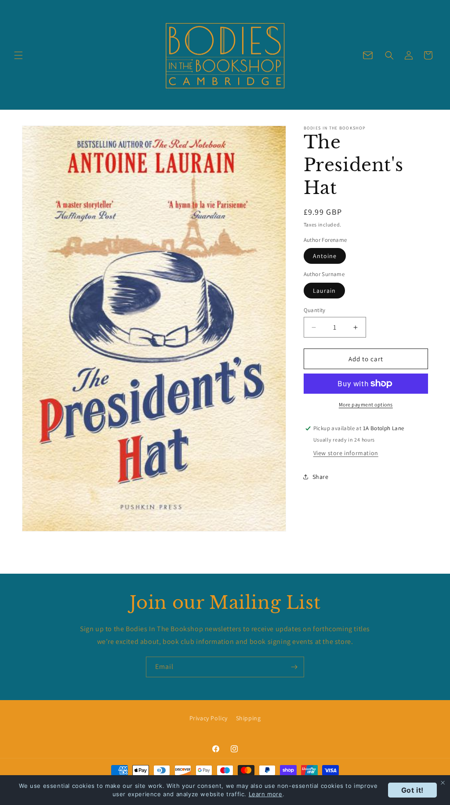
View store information (345, 453)
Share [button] (320, 477)
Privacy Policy (208, 718)
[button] (18, 55)
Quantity (315, 310)
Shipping (248, 718)
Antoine (325, 256)
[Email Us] (367, 55)
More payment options (366, 404)
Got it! (412, 790)
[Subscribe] (294, 667)
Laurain (324, 291)
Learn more (266, 794)
